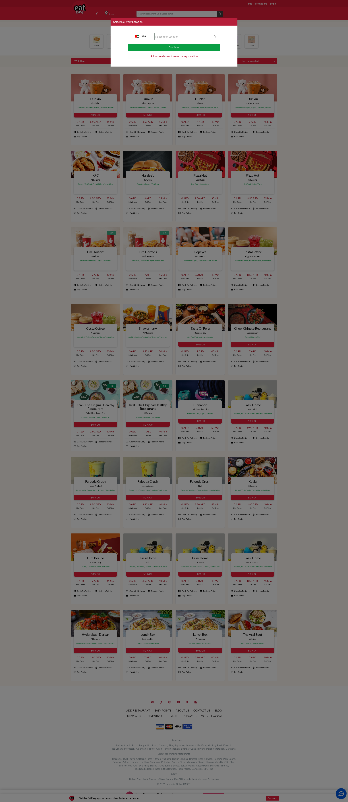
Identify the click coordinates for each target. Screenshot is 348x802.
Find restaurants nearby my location (175, 56)
